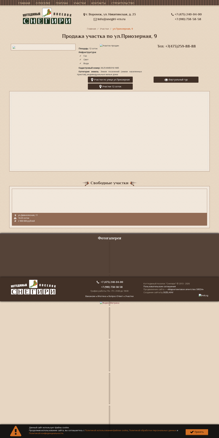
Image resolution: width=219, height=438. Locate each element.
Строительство (122, 3)
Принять (199, 431)
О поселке (43, 3)
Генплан (62, 3)
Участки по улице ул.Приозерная (111, 79)
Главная (24, 3)
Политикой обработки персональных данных (152, 430)
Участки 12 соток (111, 86)
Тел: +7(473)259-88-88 (176, 46)
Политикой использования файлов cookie (106, 430)
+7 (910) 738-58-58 (188, 19)
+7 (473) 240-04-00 (188, 14)
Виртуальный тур (178, 79)
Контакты (98, 3)
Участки (80, 3)
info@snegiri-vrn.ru (111, 19)
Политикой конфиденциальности (46, 433)
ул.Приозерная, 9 (123, 28)
